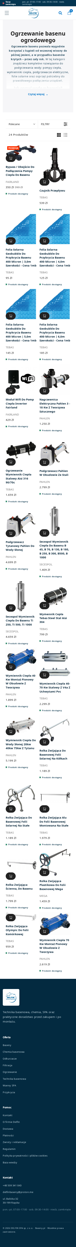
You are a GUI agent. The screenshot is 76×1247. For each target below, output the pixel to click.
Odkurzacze (10, 1058)
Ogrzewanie (10, 1072)
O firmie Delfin (11, 1122)
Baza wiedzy (10, 1162)
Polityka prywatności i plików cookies (25, 1155)
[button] (69, 13)
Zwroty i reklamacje (14, 1142)
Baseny (7, 1045)
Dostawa (8, 1128)
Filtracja (7, 1065)
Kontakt (7, 1115)
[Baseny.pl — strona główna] (33, 13)
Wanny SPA (9, 1085)
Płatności (8, 1135)
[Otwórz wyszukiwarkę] (60, 13)
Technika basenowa (14, 1078)
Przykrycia (9, 1092)
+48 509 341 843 (12, 1185)
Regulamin (9, 1149)
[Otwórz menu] (7, 13)
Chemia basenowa (14, 1051)
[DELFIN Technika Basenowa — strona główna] (11, 997)
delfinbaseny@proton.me (18, 1192)
